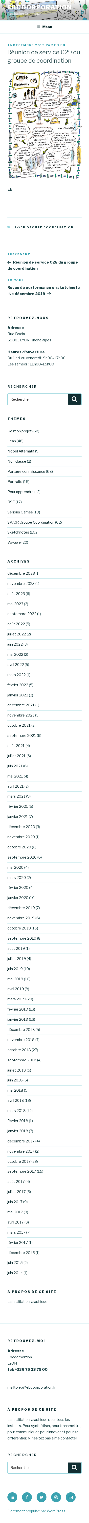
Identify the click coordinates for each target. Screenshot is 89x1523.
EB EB (60, 45)
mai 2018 (15, 1090)
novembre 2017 (20, 1151)
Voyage (14, 542)
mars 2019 (16, 999)
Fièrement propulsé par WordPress (36, 1511)
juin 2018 (15, 1080)
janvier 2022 (17, 695)
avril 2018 (15, 1100)
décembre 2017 (21, 1141)
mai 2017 (15, 1212)
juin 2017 (14, 1202)
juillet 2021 (16, 756)
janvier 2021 (17, 816)
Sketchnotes (18, 532)
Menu (47, 27)
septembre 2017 (21, 1171)
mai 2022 (15, 654)
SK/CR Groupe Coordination (44, 227)
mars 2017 (16, 1232)
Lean (11, 441)
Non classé (16, 461)
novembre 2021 (20, 715)
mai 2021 (15, 776)
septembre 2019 (21, 938)
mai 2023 (15, 604)
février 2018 (17, 1121)
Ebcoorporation (39, 7)
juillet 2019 (16, 958)
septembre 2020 (22, 857)
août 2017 (16, 1181)
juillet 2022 (16, 634)
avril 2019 (15, 989)
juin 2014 (15, 1273)
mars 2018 (16, 1110)
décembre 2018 (21, 1029)
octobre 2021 (19, 725)
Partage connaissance (26, 471)
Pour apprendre (20, 492)
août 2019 (16, 948)
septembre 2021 (21, 735)
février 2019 (17, 1009)
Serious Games (20, 512)
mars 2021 (16, 796)
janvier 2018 (17, 1131)
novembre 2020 (21, 837)
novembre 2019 (21, 918)
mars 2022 (16, 675)
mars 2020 (16, 877)
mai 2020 (15, 867)
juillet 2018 (16, 1070)
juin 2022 (15, 644)
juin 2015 (15, 1262)
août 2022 (16, 624)
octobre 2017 (19, 1161)
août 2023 (16, 594)
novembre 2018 (21, 1040)
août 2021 (16, 746)
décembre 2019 (21, 908)
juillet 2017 (16, 1192)
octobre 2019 (19, 928)
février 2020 (17, 887)
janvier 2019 (17, 1019)
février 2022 (17, 685)
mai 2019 (15, 979)
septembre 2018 (21, 1060)
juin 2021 (14, 766)
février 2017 (17, 1242)
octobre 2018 (19, 1050)
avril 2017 (15, 1222)
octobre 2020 (19, 847)
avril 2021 (15, 786)
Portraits (14, 481)
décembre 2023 (21, 573)
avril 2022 (15, 664)
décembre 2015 (21, 1253)
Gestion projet (19, 431)
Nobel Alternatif (20, 451)
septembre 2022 (21, 614)
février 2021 (17, 806)
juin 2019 (15, 969)
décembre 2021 (21, 705)
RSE (11, 502)
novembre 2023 (21, 583)
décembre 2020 (21, 827)
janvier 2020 (17, 898)
